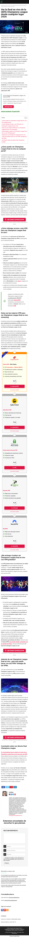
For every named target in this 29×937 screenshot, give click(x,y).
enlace (19, 281)
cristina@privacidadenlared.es (15, 815)
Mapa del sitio (19, 928)
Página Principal (4, 5)
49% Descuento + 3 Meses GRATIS (13, 367)
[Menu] (1, 2)
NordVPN (5, 528)
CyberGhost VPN (7, 410)
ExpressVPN (17, 300)
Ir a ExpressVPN (14, 386)
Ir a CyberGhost (14, 427)
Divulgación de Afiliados (9, 929)
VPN (9, 5)
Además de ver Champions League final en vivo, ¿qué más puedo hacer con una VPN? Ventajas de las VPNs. (14, 136)
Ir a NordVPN (14, 546)
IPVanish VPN (6, 490)
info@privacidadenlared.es (14, 897)
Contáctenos (20, 930)
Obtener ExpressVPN (15, 220)
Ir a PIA (14, 467)
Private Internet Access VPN (10, 450)
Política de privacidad (11, 928)
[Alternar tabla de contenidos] (25, 118)
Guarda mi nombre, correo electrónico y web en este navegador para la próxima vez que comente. (14, 859)
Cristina (11, 792)
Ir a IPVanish (14, 508)
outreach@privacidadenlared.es (10, 900)
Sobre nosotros (15, 930)
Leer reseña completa (14, 389)
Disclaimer (17, 929)
